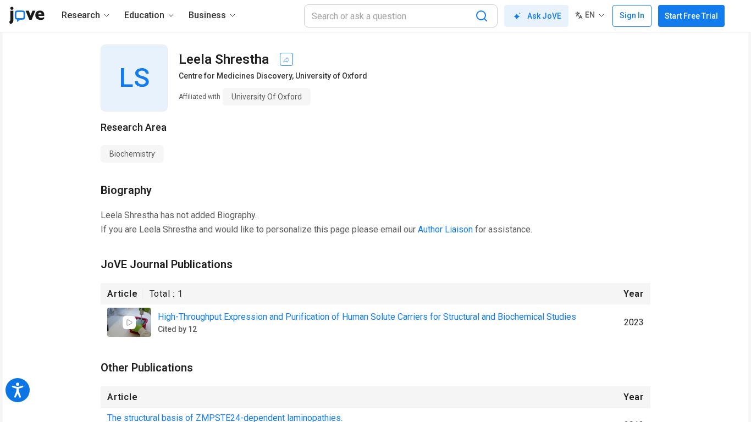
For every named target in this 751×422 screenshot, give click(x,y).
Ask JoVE (544, 16)
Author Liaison (445, 229)
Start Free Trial (691, 16)
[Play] (129, 322)
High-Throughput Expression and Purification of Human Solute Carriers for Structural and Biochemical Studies (367, 317)
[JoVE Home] (27, 15)
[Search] (482, 16)
